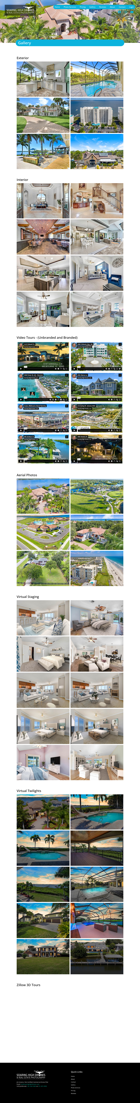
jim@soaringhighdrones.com (30, 1084)
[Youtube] (132, 12)
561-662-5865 (32, 1086)
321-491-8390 (42, 1086)
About (112, 7)
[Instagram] (126, 12)
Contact (122, 7)
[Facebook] (119, 12)
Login (131, 7)
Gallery (92, 7)
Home (57, 7)
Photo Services (70, 7)
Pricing (83, 7)
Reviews (102, 7)
